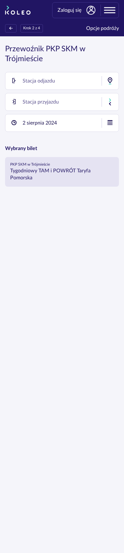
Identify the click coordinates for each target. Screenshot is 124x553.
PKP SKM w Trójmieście (30, 164)
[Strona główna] (18, 10)
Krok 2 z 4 (31, 28)
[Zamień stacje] (110, 102)
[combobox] (62, 81)
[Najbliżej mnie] (110, 81)
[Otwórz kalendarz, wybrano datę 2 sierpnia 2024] (110, 123)
